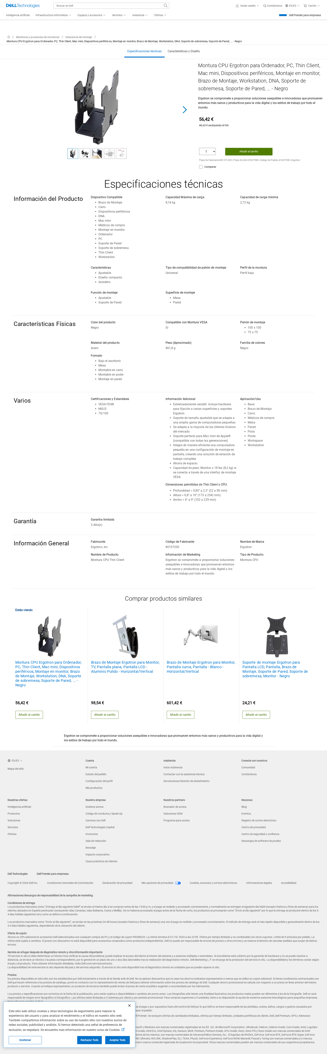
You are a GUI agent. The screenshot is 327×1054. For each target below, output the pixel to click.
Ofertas (12, 834)
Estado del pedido (96, 774)
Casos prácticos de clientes (101, 861)
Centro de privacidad (253, 827)
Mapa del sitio (16, 768)
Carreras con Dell (95, 820)
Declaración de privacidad (117, 882)
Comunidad (248, 767)
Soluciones (14, 820)
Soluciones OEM (173, 813)
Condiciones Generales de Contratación (70, 882)
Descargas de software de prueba (261, 840)
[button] (248, 5)
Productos (14, 813)
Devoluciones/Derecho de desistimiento (186, 781)
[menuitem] (54, 15)
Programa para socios (177, 820)
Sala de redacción (96, 840)
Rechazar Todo (90, 1040)
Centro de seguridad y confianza (260, 834)
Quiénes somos (95, 806)
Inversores (92, 834)
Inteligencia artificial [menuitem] (18, 15)
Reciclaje (91, 847)
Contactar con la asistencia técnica (184, 774)
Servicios (13, 827)
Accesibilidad (288, 882)
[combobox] (111, 6)
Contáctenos (249, 774)
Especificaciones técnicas (144, 51)
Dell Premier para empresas (305, 15)
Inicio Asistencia (173, 767)
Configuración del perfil (99, 781)
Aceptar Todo (118, 1040)
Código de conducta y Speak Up (104, 813)
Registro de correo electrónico (258, 820)
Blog (244, 806)
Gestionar (25, 1040)
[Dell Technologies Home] (23, 5)
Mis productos (94, 787)
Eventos (246, 813)
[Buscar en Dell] (166, 6)
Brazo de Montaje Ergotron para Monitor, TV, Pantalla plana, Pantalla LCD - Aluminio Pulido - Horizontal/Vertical (125, 667)
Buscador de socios (175, 806)
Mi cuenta (91, 767)
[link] (273, 5)
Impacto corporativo (98, 854)
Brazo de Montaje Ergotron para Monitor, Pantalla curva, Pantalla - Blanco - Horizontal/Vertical (201, 667)
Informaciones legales (259, 882)
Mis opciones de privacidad (158, 882)
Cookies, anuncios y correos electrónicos (213, 882)
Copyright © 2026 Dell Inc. (23, 882)
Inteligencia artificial (19, 806)
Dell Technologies (18, 873)
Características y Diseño (184, 51)
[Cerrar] (129, 1005)
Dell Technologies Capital (100, 827)
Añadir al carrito (248, 151)
